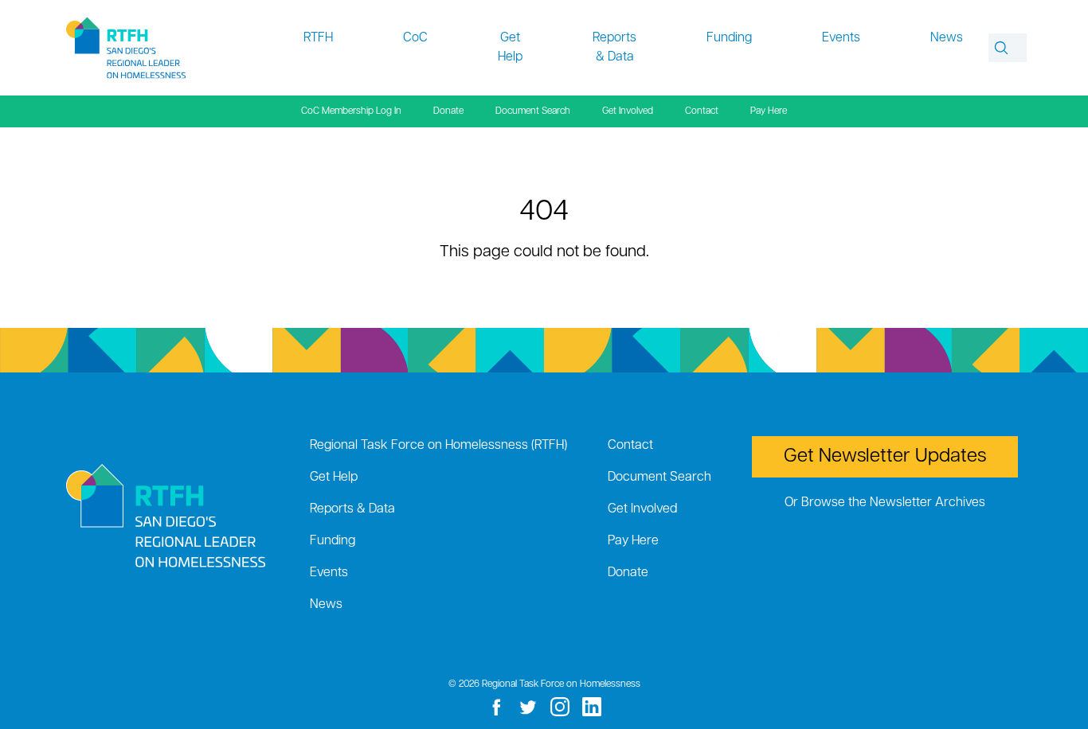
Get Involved (627, 111)
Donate (448, 111)
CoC (415, 38)
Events (841, 38)
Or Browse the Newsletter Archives (885, 503)
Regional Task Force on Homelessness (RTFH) (438, 445)
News (946, 38)
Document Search (532, 111)
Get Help (510, 48)
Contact (701, 111)
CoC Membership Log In (351, 111)
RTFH (318, 38)
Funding (729, 38)
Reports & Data (614, 48)
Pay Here (768, 111)
